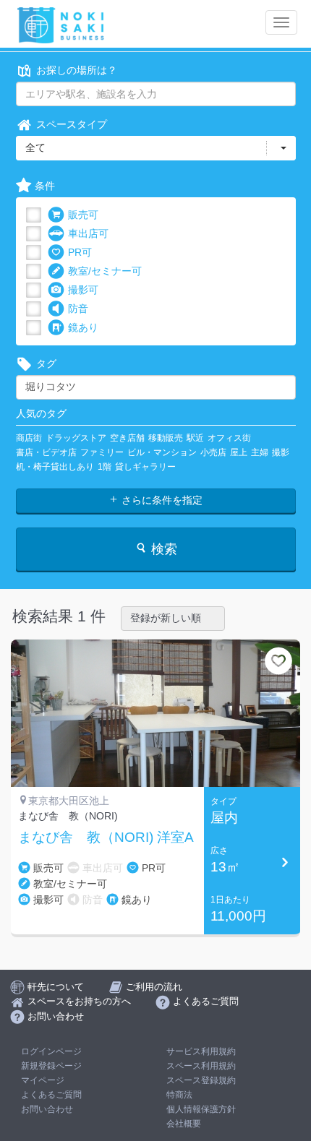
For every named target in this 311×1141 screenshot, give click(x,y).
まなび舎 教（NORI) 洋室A (106, 837)
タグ (46, 363)
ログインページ (51, 1051)
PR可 (80, 252)
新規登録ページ (51, 1066)
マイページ (42, 1080)
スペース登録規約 (201, 1080)
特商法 (179, 1095)
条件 (45, 185)
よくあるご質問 (51, 1095)
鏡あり (83, 327)
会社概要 (183, 1124)
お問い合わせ (47, 1109)
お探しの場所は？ (76, 70)
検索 (162, 549)
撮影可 (83, 290)
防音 (78, 308)
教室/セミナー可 (105, 271)
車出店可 (88, 233)
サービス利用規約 (201, 1051)
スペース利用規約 (201, 1066)
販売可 (83, 214)
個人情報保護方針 (201, 1109)
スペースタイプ (71, 124)
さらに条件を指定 (161, 500)
